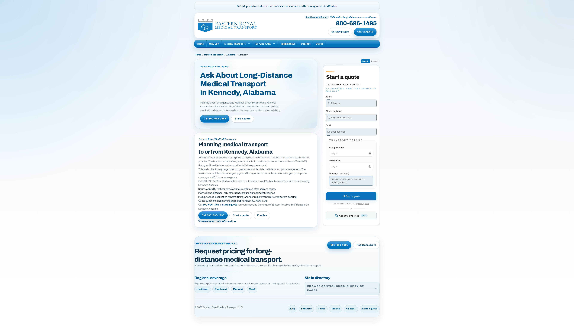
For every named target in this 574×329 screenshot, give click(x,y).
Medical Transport (213, 54)
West (252, 289)
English (365, 61)
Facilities (306, 309)
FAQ (292, 309)
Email (328, 125)
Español (374, 61)
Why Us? (214, 44)
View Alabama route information (217, 221)
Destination (335, 160)
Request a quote (366, 245)
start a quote (229, 204)
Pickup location (336, 147)
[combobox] (351, 153)
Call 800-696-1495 (215, 118)
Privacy (361, 203)
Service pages (340, 31)
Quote (319, 44)
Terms (367, 203)
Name (329, 96)
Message (339, 173)
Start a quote (365, 31)
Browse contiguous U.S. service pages (335, 288)
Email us (262, 215)
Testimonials (288, 44)
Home (200, 44)
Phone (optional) (334, 111)
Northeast (202, 289)
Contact (305, 44)
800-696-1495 (356, 23)
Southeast (221, 289)
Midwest (238, 289)
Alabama (230, 54)
